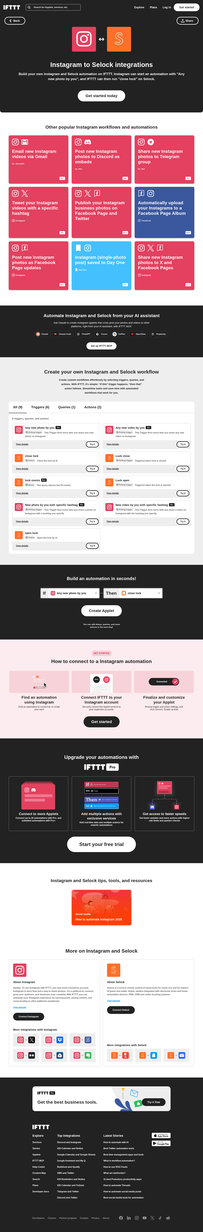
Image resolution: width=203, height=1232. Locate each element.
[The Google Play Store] (161, 1143)
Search (36, 1179)
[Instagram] (136, 1218)
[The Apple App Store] (161, 1136)
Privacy (95, 1218)
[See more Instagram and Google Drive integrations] (54, 1055)
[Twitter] (152, 1218)
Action (31, 460)
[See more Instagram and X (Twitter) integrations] (26, 1040)
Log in (167, 7)
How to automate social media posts (122, 1191)
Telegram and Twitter (68, 1191)
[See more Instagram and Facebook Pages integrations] (82, 1040)
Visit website (19, 1007)
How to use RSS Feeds (115, 1167)
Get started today (101, 96)
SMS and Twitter (65, 1173)
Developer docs (40, 1191)
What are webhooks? (114, 1173)
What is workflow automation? (119, 1161)
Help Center (38, 1167)
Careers (52, 1218)
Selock (102, 64)
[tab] (18, 407)
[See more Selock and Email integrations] (176, 1055)
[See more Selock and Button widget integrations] (120, 1055)
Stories (36, 1148)
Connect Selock (121, 1010)
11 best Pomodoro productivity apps (122, 1179)
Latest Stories (113, 1135)
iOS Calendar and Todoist (70, 1185)
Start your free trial (101, 844)
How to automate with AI (116, 1142)
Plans (153, 7)
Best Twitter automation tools (118, 1148)
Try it (92, 444)
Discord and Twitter (67, 1197)
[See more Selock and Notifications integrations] (148, 1055)
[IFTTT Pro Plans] (58, 428)
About (106, 1218)
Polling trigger (35, 432)
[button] (102, 721)
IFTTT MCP (38, 1161)
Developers (38, 1218)
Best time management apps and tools (123, 1154)
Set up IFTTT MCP (101, 346)
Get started (186, 7)
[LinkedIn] (128, 1218)
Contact (84, 1218)
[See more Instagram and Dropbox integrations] (54, 1040)
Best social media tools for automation (123, 1197)
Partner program (68, 1218)
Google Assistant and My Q (71, 1161)
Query (31, 485)
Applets (36, 1154)
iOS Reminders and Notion (71, 1179)
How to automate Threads (116, 1185)
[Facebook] (120, 1218)
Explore (139, 7)
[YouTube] (144, 1218)
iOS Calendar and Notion (70, 1148)
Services (37, 1142)
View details (22, 444)
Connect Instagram (29, 1016)
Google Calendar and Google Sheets (76, 1154)
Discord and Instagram (69, 1142)
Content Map (39, 1173)
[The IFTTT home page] (11, 7)
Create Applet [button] (101, 611)
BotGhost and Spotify (68, 1167)
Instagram (66, 64)
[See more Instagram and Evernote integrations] (82, 1055)
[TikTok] (160, 1218)
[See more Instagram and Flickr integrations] (26, 1055)
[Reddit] (168, 1218)
